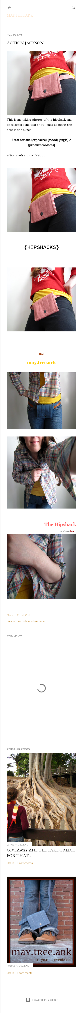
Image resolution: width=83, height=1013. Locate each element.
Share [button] (10, 615)
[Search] (73, 7)
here (72, 531)
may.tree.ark (20, 15)
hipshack (21, 621)
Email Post (23, 615)
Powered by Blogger (44, 999)
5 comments (24, 972)
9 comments (25, 862)
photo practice (37, 621)
